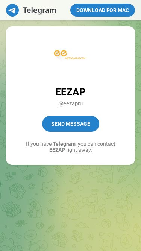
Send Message (70, 124)
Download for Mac (102, 10)
